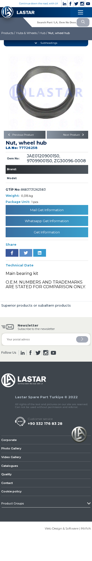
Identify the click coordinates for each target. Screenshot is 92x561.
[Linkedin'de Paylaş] (39, 253)
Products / (8, 33)
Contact (7, 483)
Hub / (43, 33)
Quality (6, 474)
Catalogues (9, 466)
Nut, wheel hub (59, 33)
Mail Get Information (47, 210)
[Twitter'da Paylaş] (25, 253)
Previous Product (23, 134)
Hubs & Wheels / (27, 33)
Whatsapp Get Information (47, 221)
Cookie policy (11, 491)
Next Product (71, 134)
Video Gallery (11, 457)
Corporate (9, 440)
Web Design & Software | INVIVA (68, 528)
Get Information (47, 232)
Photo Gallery (11, 448)
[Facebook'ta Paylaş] (12, 253)
